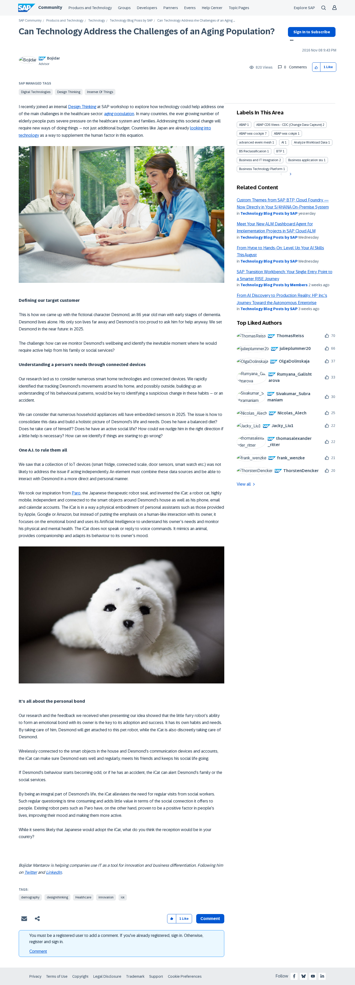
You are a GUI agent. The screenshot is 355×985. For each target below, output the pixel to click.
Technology (96, 20)
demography (30, 897)
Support (156, 976)
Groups (124, 8)
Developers (147, 8)
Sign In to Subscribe (311, 32)
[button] (316, 67)
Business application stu (305, 160)
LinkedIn (54, 872)
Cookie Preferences (185, 976)
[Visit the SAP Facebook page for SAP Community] (294, 976)
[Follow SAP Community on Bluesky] (303, 976)
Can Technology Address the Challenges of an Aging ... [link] (196, 20)
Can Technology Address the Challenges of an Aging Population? (147, 31)
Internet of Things (100, 92)
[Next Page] (289, 174)
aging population (119, 114)
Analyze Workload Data (310, 142)
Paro (76, 493)
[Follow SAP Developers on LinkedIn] (322, 976)
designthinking (57, 897)
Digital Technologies (35, 92)
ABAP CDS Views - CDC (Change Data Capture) (289, 125)
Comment (38, 951)
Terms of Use (57, 976)
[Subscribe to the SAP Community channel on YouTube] (313, 976)
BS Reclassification (252, 151)
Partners (170, 8)
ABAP (242, 125)
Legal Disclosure (107, 976)
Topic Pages (239, 8)
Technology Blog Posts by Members (274, 285)
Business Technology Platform (260, 169)
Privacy (35, 976)
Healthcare (83, 897)
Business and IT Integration (258, 160)
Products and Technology (90, 8)
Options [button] (290, 40)
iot (122, 897)
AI (282, 142)
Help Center (212, 8)
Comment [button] (210, 918)
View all (244, 484)
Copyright (80, 976)
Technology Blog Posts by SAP (131, 20)
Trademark (135, 976)
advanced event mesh (255, 142)
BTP (279, 151)
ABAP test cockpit (251, 133)
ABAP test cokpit (285, 133)
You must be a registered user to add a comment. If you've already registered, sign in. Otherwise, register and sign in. (116, 938)
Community (50, 7)
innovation (106, 897)
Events (190, 8)
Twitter (30, 872)
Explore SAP (304, 8)
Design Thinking (68, 92)
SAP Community (30, 20)
